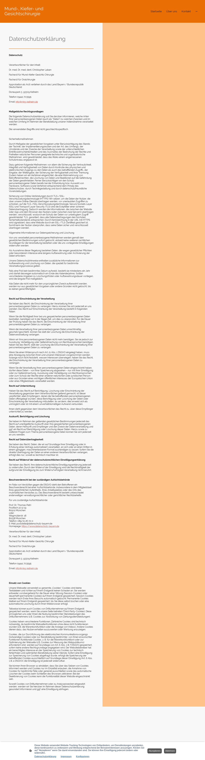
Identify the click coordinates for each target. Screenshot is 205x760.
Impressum (66, 756)
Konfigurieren (82, 756)
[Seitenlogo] (35, 19)
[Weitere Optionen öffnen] (196, 11)
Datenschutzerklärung (45, 756)
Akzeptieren (155, 751)
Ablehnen (170, 751)
